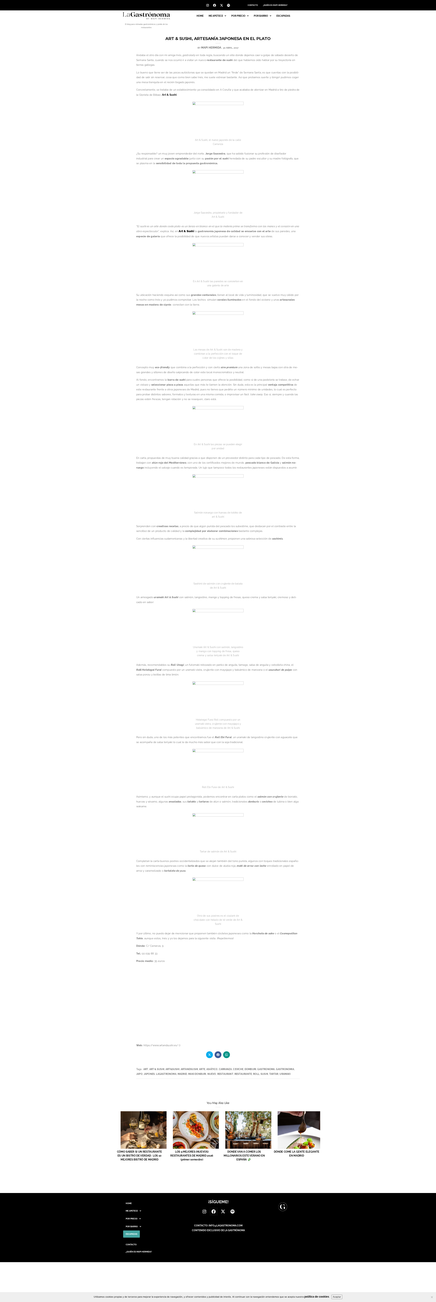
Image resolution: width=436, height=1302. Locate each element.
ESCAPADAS (283, 15)
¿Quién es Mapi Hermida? (275, 5)
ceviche (238, 1069)
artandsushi (189, 1069)
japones (149, 1074)
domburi (250, 1069)
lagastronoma (166, 1074)
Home (200, 15)
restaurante (243, 1074)
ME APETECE (216, 15)
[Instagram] (208, 5)
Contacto (253, 5)
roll (256, 1074)
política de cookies (316, 1296)
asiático (212, 1069)
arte (202, 1069)
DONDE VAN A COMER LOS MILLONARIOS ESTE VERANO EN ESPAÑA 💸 (244, 1155)
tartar (273, 1074)
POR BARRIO (261, 15)
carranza (225, 1069)
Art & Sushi (169, 94)
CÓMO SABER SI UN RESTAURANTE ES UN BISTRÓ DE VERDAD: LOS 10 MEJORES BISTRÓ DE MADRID (139, 1155)
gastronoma (266, 1069)
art (145, 1069)
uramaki (284, 1074)
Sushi (264, 1074)
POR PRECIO (238, 15)
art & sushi (156, 1069)
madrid (182, 1074)
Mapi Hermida (211, 47)
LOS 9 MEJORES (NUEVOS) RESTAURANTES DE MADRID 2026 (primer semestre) (191, 1155)
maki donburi (197, 1074)
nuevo (211, 1074)
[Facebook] (215, 5)
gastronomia (285, 1069)
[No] (431, 1297)
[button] (217, 16)
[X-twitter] (222, 5)
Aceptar (337, 1297)
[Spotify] (228, 5)
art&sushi (173, 1069)
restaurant (225, 1074)
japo (139, 1074)
